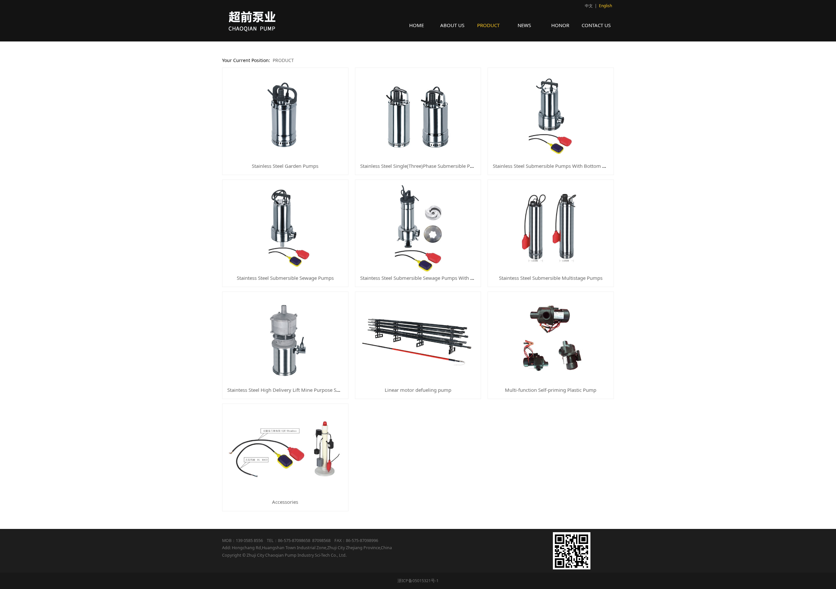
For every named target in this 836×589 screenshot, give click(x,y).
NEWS (524, 25)
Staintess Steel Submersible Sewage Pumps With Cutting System (432, 278)
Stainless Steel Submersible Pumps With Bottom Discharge (559, 166)
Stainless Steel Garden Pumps (285, 166)
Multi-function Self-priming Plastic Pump (550, 390)
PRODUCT (488, 25)
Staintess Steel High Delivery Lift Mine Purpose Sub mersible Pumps (303, 390)
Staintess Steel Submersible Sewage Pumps (285, 278)
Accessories (285, 502)
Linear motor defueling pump (418, 390)
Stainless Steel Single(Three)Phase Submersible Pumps (421, 166)
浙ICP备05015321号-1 (418, 580)
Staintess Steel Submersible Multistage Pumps (551, 278)
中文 (589, 5)
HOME (416, 25)
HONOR (560, 25)
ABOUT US (452, 25)
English (605, 5)
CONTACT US (596, 25)
